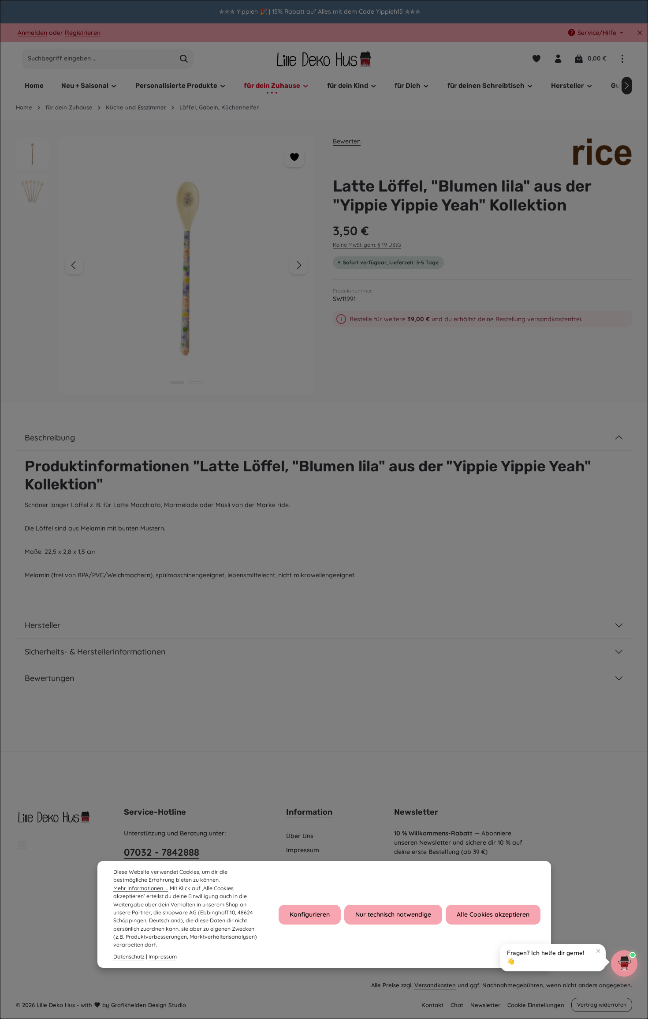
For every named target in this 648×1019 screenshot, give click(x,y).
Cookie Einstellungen (535, 1004)
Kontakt (432, 1004)
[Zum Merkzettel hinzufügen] (294, 157)
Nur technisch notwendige (393, 914)
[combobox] (98, 59)
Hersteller (42, 625)
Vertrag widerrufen (601, 1004)
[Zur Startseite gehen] (324, 58)
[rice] (602, 153)
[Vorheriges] (74, 265)
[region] (324, 11)
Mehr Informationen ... (140, 888)
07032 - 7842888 (161, 852)
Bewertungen (49, 678)
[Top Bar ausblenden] (639, 32)
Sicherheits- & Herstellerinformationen (95, 652)
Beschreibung (50, 437)
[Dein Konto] (558, 58)
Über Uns (299, 836)
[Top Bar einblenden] (622, 58)
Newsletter (485, 1004)
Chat (457, 1004)
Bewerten (347, 141)
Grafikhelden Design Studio (148, 1004)
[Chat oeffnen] (624, 963)
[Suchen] (184, 59)
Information (309, 812)
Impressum (302, 850)
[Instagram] (22, 848)
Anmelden (32, 33)
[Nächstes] (627, 85)
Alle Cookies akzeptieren (493, 914)
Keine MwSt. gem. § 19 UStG (367, 244)
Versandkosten (435, 985)
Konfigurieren (310, 914)
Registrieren (83, 33)
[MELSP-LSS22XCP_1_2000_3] (186, 265)
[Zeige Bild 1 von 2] (177, 382)
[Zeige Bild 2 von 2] (196, 382)
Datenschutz (129, 956)
